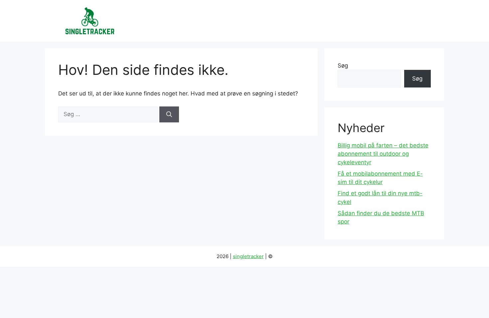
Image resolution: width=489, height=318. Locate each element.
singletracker (248, 256)
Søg (343, 65)
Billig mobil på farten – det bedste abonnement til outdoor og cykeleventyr (383, 154)
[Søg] (169, 114)
